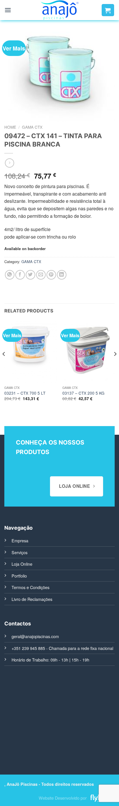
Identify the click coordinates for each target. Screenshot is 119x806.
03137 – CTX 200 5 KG (83, 393)
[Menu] (7, 10)
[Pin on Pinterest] (51, 275)
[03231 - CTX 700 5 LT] (30, 351)
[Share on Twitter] (30, 275)
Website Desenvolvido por (63, 798)
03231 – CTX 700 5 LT (24, 393)
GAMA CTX (32, 127)
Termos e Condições (30, 587)
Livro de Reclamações (32, 599)
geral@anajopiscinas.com (35, 636)
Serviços (19, 552)
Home (10, 127)
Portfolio (19, 576)
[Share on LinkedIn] (61, 275)
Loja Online (22, 564)
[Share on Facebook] (20, 275)
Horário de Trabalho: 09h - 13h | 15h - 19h (50, 660)
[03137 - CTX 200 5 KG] (88, 351)
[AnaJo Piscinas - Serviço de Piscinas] (60, 10)
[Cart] (108, 10)
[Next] (115, 365)
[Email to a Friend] (41, 275)
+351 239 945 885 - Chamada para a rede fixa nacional (62, 648)
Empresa (20, 540)
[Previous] (4, 365)
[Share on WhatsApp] (9, 275)
